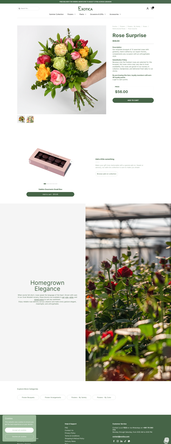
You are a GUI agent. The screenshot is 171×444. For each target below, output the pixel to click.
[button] (152, 8)
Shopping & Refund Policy (74, 438)
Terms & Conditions (72, 436)
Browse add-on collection (106, 174)
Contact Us (69, 430)
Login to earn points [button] (120, 80)
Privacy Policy (70, 433)
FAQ (66, 428)
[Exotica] (85, 8)
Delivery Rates (70, 441)
